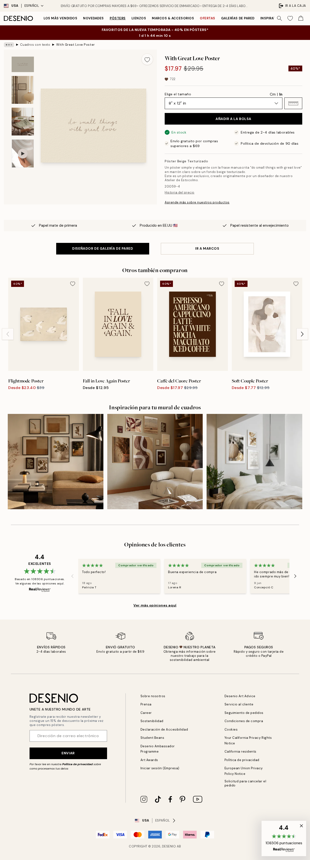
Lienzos (139, 18)
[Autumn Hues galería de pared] (55, 461)
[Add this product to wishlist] (147, 59)
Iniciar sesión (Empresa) (159, 768)
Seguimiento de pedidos (244, 713)
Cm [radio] (273, 94)
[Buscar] (279, 18)
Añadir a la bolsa (233, 119)
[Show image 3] (23, 121)
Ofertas (207, 18)
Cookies (231, 729)
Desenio (169, 846)
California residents (240, 751)
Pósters (118, 18)
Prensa (146, 704)
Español (31, 6)
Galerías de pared (238, 18)
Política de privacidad (77, 764)
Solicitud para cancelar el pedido (245, 783)
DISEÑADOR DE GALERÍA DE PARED (102, 248)
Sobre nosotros (152, 696)
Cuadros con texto (35, 45)
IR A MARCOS (207, 248)
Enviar (68, 753)
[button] (293, 103)
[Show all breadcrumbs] (9, 44)
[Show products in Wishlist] (290, 18)
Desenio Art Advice (240, 696)
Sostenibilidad (151, 721)
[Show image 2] (23, 90)
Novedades (93, 18)
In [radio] (280, 94)
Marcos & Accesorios (173, 18)
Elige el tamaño (178, 94)
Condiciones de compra (244, 721)
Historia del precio (179, 192)
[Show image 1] (23, 64)
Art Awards (149, 760)
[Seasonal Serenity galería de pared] (155, 461)
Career (146, 713)
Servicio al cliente (239, 704)
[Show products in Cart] (300, 18)
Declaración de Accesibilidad (164, 729)
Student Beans (152, 738)
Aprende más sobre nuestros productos (197, 202)
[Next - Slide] (302, 334)
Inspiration (271, 18)
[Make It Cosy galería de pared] (254, 461)
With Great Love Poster (75, 45)
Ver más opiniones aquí (154, 605)
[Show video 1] (23, 153)
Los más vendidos (60, 18)
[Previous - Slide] (8, 334)
